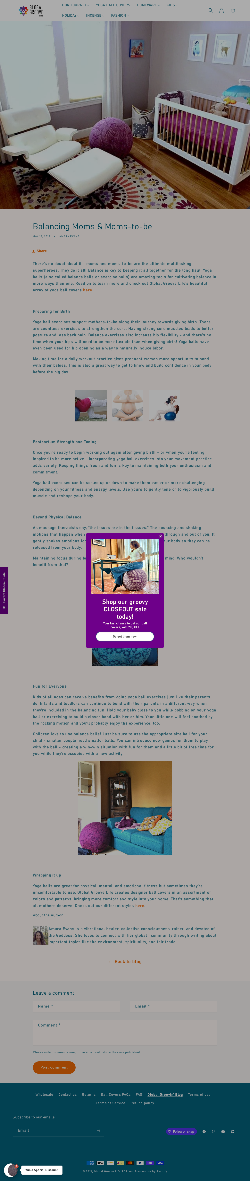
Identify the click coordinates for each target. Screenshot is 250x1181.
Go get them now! (125, 636)
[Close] (160, 536)
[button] (11, 1170)
